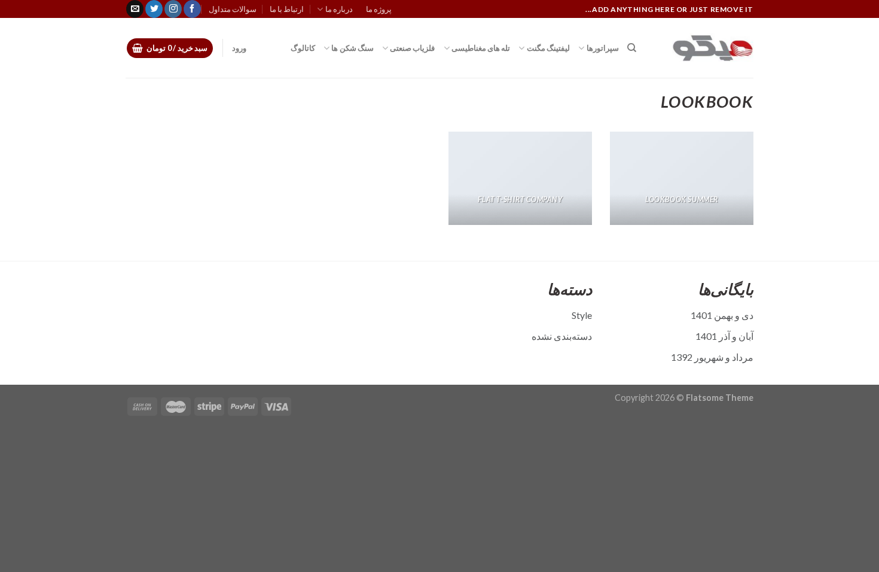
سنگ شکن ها (352, 48)
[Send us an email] (135, 9)
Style (582, 315)
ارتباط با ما (287, 9)
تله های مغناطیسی (481, 48)
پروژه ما (379, 9)
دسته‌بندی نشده (562, 336)
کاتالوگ (303, 48)
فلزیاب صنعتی (412, 48)
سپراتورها (602, 48)
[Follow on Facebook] (192, 9)
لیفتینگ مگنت (548, 48)
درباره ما (338, 9)
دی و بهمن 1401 (722, 315)
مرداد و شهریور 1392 (712, 357)
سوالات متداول (233, 9)
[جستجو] (631, 47)
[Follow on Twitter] (154, 9)
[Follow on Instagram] (173, 9)
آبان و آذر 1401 (724, 336)
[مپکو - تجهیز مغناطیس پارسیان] (703, 48)
